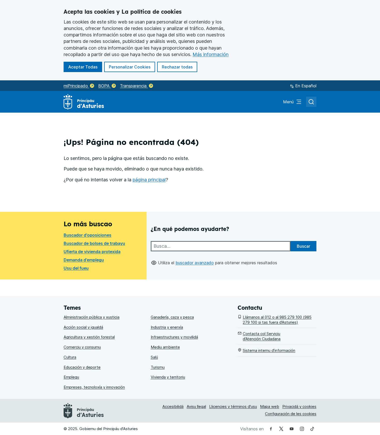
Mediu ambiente (165, 347)
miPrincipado (76, 85)
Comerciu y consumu (82, 347)
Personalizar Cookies (129, 66)
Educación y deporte (82, 367)
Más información (211, 54)
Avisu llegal (196, 406)
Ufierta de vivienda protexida (92, 251)
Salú (154, 357)
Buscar (303, 246)
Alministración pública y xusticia (91, 317)
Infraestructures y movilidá (174, 337)
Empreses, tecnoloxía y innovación (94, 387)
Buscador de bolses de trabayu (94, 243)
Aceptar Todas (85, 66)
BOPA (104, 85)
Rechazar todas (179, 66)
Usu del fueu (76, 268)
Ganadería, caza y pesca (172, 317)
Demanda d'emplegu (84, 259)
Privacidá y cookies (299, 406)
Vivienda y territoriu (168, 377)
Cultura (70, 357)
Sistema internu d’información (269, 350)
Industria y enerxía (167, 327)
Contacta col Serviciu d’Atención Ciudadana (261, 336)
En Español (305, 85)
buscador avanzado (195, 262)
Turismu (158, 367)
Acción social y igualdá (83, 327)
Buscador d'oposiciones (87, 235)
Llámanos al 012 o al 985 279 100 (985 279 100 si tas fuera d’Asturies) (277, 320)
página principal (149, 179)
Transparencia (134, 85)
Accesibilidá (173, 406)
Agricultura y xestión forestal (89, 337)
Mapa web (269, 406)
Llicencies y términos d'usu (233, 406)
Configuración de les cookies (290, 413)
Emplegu (71, 377)
